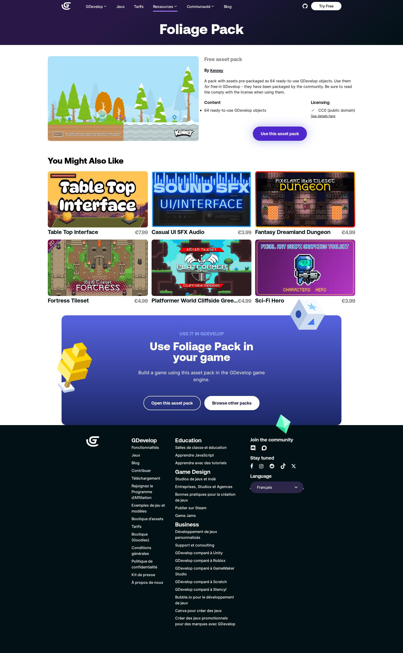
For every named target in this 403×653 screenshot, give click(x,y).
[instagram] (261, 466)
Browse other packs (232, 403)
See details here (323, 116)
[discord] (253, 448)
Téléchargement (146, 478)
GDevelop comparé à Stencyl (200, 589)
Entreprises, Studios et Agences (204, 486)
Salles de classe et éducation (201, 447)
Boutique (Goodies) (140, 537)
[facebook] (251, 466)
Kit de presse (143, 574)
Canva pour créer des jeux (198, 610)
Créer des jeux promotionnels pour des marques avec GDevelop (205, 620)
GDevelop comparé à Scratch (201, 581)
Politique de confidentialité (144, 564)
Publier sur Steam (190, 507)
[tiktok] (283, 466)
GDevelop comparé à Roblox (200, 560)
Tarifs (138, 6)
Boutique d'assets (147, 518)
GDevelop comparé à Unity (199, 552)
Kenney (216, 70)
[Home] (66, 6)
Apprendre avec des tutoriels (201, 462)
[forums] (264, 448)
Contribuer (141, 470)
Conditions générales (141, 550)
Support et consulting (194, 545)
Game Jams (185, 515)
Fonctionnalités (145, 447)
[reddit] (272, 466)
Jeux (120, 6)
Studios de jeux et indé (195, 478)
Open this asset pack (172, 403)
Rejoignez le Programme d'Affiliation (142, 491)
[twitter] (294, 466)
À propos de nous (147, 582)
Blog (228, 6)
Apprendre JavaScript (194, 455)
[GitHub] (305, 6)
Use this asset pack (280, 133)
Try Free (326, 6)
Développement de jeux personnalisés (196, 534)
